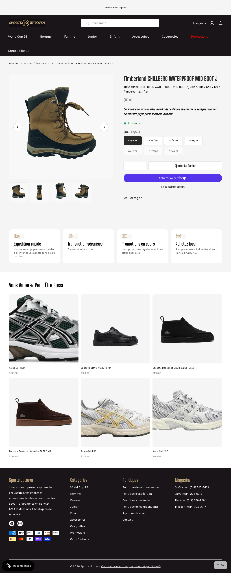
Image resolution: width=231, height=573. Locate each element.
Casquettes (170, 37)
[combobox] (120, 23)
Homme (46, 37)
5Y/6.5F (173, 140)
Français (198, 23)
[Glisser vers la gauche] (17, 127)
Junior (92, 37)
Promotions (199, 37)
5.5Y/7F (193, 140)
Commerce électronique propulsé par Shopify (131, 566)
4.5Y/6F (153, 140)
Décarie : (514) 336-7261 (190, 500)
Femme (69, 37)
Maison (13, 63)
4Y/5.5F (132, 140)
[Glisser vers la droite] (104, 127)
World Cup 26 (17, 37)
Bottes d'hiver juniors (36, 63)
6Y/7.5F (135, 153)
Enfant (115, 37)
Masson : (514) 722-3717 (190, 506)
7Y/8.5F (176, 153)
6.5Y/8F (155, 153)
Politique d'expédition (137, 493)
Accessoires (140, 37)
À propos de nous (134, 513)
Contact (128, 519)
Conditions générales (136, 500)
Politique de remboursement (142, 487)
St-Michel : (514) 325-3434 (192, 487)
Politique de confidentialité (140, 506)
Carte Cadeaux (18, 51)
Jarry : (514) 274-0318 (188, 493)
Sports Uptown (90, 566)
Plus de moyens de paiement (173, 186)
